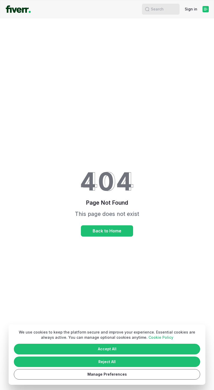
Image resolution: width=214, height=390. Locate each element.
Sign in (191, 9)
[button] (147, 9)
